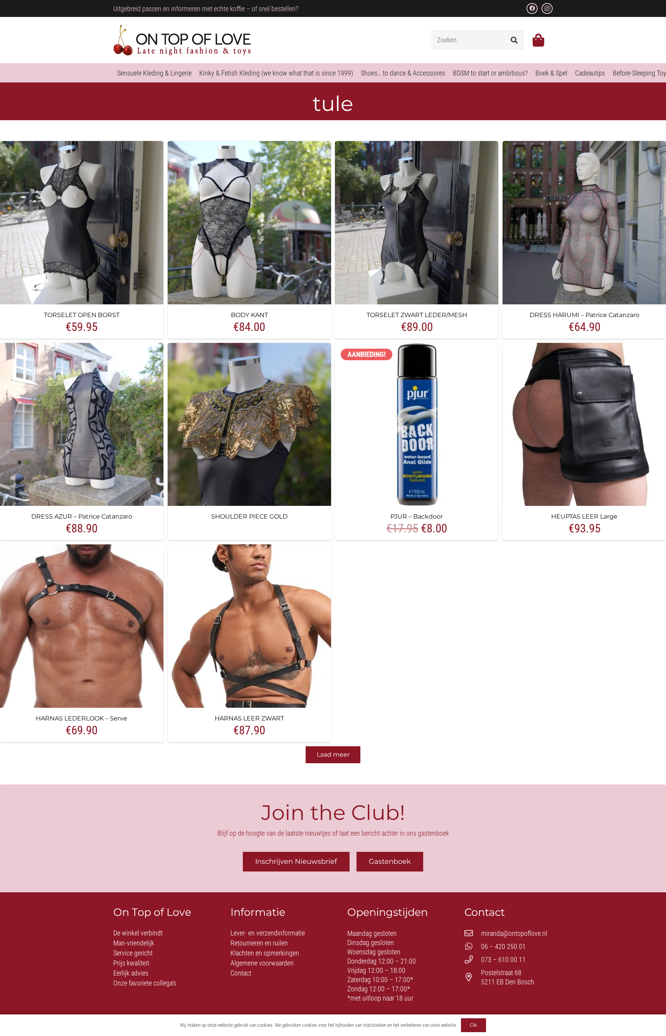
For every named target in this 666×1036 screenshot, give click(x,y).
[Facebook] (532, 8)
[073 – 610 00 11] (472, 959)
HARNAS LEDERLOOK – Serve (81, 718)
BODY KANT (249, 315)
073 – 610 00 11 (503, 959)
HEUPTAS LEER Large (584, 516)
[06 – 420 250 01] (472, 946)
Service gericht (133, 953)
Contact (240, 973)
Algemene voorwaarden (262, 963)
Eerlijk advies (130, 973)
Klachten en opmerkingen (264, 953)
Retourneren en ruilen (259, 943)
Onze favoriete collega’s (144, 983)
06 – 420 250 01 (503, 946)
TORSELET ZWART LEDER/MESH (417, 315)
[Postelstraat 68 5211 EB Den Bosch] (472, 977)
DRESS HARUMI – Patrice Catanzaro (584, 315)
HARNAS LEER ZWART (249, 718)
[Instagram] (547, 8)
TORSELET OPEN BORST (81, 315)
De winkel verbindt (138, 933)
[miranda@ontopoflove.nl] (472, 933)
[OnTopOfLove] (182, 40)
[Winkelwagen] (538, 40)
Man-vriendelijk (133, 943)
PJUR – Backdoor (416, 516)
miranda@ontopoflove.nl (514, 933)
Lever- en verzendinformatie (267, 933)
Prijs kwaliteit (131, 963)
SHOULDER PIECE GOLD (249, 516)
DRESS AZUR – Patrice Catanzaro (81, 516)
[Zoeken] (514, 40)
